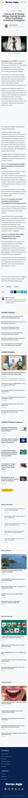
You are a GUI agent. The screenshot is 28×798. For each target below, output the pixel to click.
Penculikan (8, 286)
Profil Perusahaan (5, 761)
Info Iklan (3, 766)
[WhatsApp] (22, 789)
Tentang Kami (4, 753)
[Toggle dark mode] (25, 2)
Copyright (4, 758)
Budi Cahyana (10, 297)
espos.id (3, 774)
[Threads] (19, 789)
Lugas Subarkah (13, 25)
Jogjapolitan (14, 10)
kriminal (16, 286)
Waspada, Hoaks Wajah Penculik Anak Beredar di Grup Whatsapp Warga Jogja (12, 236)
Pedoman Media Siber (6, 756)
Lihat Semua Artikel (7, 490)
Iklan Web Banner (5, 763)
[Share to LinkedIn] (22, 292)
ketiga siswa (5, 252)
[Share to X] (15, 292)
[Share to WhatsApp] (18, 292)
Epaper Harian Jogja (16, 281)
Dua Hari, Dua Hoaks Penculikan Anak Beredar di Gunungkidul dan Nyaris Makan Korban (13, 201)
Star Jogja (4, 779)
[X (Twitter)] (9, 789)
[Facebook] (5, 789)
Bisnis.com (4, 776)
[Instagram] (12, 789)
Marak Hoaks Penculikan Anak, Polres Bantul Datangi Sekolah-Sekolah (13, 166)
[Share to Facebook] (11, 292)
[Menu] (2, 2)
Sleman (19, 63)
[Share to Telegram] (25, 292)
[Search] (22, 2)
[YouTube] (15, 789)
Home (7, 10)
